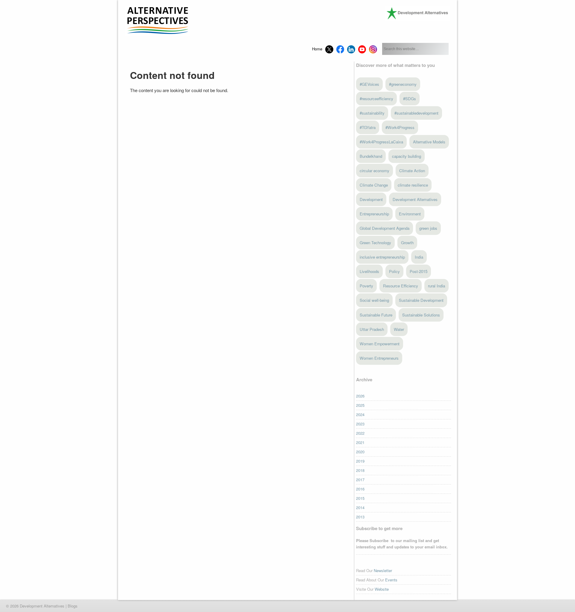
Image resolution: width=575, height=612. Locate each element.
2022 (360, 433)
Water (399, 329)
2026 (360, 396)
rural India (436, 286)
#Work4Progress (399, 127)
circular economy (374, 170)
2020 (360, 451)
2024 (360, 414)
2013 (360, 517)
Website (382, 589)
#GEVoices (369, 84)
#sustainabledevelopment (416, 113)
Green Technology (375, 242)
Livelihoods (369, 271)
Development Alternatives (415, 199)
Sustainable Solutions (421, 315)
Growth (407, 242)
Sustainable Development (421, 300)
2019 (360, 461)
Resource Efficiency (400, 286)
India (419, 257)
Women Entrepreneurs (379, 358)
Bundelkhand (371, 156)
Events (391, 580)
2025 (360, 405)
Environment (410, 214)
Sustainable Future (376, 315)
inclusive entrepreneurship (382, 257)
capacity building (406, 156)
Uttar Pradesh (372, 329)
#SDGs (409, 98)
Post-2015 (418, 271)
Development (371, 199)
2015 (360, 498)
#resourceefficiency (376, 98)
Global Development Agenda (384, 228)
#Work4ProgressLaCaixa (381, 142)
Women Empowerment (380, 343)
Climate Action (412, 170)
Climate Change (374, 185)
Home (317, 49)
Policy (394, 271)
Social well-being (374, 300)
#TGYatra (368, 127)
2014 (360, 507)
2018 (360, 470)
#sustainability (372, 113)
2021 (360, 442)
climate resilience (413, 185)
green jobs (428, 228)
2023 (360, 424)
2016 (360, 489)
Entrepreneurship (374, 214)
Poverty (366, 286)
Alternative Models (429, 142)
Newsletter (383, 570)
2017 (360, 479)
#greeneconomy (403, 84)
